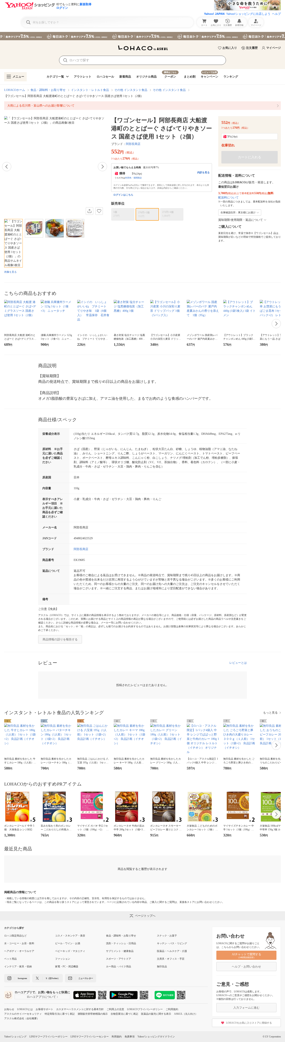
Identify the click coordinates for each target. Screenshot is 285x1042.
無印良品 (162, 966)
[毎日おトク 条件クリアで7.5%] (142, 36)
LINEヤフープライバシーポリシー (48, 1036)
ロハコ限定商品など (15, 935)
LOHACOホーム (14, 90)
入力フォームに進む (246, 1007)
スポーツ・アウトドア (118, 959)
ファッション (62, 959)
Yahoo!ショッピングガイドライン (156, 1036)
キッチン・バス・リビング (172, 943)
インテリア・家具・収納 (18, 966)
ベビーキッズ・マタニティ (70, 951)
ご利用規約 (172, 1009)
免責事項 (130, 1036)
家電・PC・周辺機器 (66, 966)
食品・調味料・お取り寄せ (48, 90)
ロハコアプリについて (41, 996)
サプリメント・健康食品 (120, 951)
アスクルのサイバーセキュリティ (23, 1013)
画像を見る (10, 271)
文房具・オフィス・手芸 (170, 959)
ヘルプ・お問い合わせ (246, 966)
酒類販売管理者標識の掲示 (93, 1013)
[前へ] (6, 166)
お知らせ (9, 1009)
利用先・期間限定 (133, 178)
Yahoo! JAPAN (214, 13)
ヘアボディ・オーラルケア (19, 951)
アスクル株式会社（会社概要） (21, 1018)
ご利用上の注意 (115, 1009)
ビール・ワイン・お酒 (67, 943)
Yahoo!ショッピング (15, 1036)
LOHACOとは (25, 1009)
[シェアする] (89, 211)
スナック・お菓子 (167, 935)
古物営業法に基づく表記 (124, 1013)
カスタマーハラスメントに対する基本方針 (80, 1009)
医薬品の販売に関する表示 (156, 1013)
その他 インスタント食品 (130, 90)
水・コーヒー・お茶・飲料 (19, 943)
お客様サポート (44, 1009)
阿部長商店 (133, 144)
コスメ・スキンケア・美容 (70, 935)
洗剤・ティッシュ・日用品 (121, 943)
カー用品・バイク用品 (118, 966)
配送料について (228, 197)
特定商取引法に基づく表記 (60, 1013)
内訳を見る (203, 172)
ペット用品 (10, 959)
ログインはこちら (123, 194)
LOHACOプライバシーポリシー (145, 1009)
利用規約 (117, 1036)
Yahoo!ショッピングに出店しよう (248, 13)
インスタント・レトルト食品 (90, 90)
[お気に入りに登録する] (99, 211)
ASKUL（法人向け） (186, 1013)
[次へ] (102, 166)
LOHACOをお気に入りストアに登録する (249, 1022)
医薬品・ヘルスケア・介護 (172, 951)
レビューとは (238, 662)
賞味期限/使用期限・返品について (240, 219)
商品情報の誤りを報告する (60, 639)
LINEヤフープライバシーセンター (90, 1036)
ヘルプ (276, 13)
